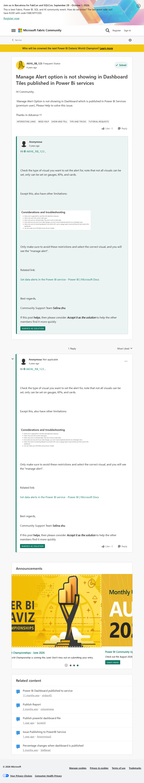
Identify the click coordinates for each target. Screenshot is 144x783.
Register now (11, 18)
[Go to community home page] (39, 30)
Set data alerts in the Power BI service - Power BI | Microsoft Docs (59, 279)
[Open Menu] (130, 40)
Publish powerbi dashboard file (42, 718)
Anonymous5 (44, 736)
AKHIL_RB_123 (34, 63)
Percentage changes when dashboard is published (53, 745)
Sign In (127, 30)
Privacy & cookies (99, 767)
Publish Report (32, 704)
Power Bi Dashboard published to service (48, 690)
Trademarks (135, 767)
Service (18, 40)
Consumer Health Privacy (48, 775)
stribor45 (47, 695)
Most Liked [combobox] (125, 348)
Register (117, 30)
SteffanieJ (46, 750)
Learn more (106, 48)
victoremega (47, 709)
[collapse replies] (13, 359)
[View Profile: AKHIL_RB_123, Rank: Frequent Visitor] (20, 65)
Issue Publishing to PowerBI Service (44, 732)
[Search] (108, 30)
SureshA (41, 722)
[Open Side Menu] (13, 30)
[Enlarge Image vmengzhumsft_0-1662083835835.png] (55, 220)
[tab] (70, 665)
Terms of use (118, 767)
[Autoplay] (66, 665)
